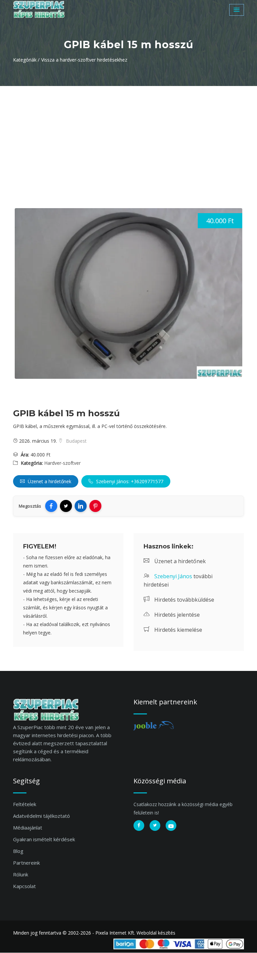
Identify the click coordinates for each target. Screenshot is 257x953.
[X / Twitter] (66, 506)
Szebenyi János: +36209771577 (129, 481)
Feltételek (24, 804)
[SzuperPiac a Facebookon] (139, 825)
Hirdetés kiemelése (177, 629)
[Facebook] (51, 506)
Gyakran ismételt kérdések (44, 839)
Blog (18, 851)
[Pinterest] (95, 506)
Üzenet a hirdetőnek (48, 481)
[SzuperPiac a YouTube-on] (171, 825)
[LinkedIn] (81, 506)
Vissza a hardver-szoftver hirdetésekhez (84, 60)
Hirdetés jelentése (176, 614)
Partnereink (26, 862)
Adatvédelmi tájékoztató (41, 815)
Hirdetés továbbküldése (183, 599)
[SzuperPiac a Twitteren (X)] (155, 825)
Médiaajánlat (27, 827)
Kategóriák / (26, 60)
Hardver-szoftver (62, 463)
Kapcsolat (24, 886)
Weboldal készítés (156, 933)
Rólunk (20, 874)
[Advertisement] (128, 136)
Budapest (76, 441)
